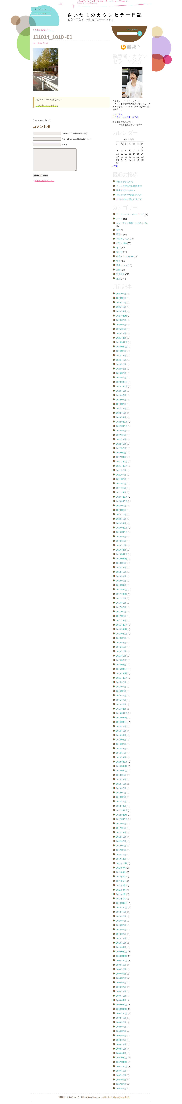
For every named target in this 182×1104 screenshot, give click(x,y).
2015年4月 (121, 700)
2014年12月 (121, 713)
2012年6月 (121, 837)
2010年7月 (121, 921)
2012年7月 (121, 832)
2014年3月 (121, 748)
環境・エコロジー (124, 256)
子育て (119, 234)
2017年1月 (121, 620)
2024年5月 (121, 369)
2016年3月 (121, 656)
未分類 (119, 252)
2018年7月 (121, 567)
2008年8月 (121, 1022)
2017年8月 (121, 603)
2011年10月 (121, 863)
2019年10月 (121, 532)
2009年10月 (121, 960)
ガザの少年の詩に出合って (129, 199)
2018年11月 (121, 558)
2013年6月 (121, 784)
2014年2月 (121, 753)
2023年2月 (121, 413)
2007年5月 (121, 1088)
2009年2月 (121, 996)
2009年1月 (121, 1000)
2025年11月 (121, 316)
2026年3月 (121, 307)
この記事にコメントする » (47, 105)
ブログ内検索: (132, 29)
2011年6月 (121, 876)
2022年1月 (121, 457)
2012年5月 (121, 841)
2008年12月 (121, 1004)
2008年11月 (121, 1009)
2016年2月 (121, 660)
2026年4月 (121, 302)
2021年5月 (121, 479)
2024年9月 (121, 351)
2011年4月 (121, 885)
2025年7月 (121, 324)
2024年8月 (121, 355)
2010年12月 (121, 903)
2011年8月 (121, 872)
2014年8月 (121, 731)
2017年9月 (121, 598)
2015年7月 (121, 686)
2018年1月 (121, 585)
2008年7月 (121, 1027)
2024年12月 (121, 342)
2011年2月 (121, 894)
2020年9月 (121, 505)
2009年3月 (121, 991)
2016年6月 (121, 647)
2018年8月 (121, 563)
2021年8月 (121, 470)
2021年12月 (121, 461)
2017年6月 (121, 607)
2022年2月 (121, 452)
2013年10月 (121, 770)
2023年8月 (121, 391)
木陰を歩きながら (124, 181)
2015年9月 (121, 682)
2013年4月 (121, 792)
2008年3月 (121, 1044)
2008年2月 (121, 1049)
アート (119, 219)
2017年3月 (121, 616)
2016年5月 (121, 651)
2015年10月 (121, 678)
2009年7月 (121, 974)
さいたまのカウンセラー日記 (105, 15)
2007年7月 (121, 1080)
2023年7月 (121, 395)
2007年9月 (121, 1071)
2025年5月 (121, 329)
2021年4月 (121, 483)
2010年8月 (121, 916)
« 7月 (115, 166)
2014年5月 (121, 739)
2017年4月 (121, 611)
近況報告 (120, 274)
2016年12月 (121, 625)
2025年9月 (121, 320)
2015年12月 (121, 669)
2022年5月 (121, 444)
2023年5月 (121, 399)
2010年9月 (121, 912)
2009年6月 (121, 978)
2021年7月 (121, 475)
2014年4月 (121, 744)
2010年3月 (121, 938)
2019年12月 (121, 528)
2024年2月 (121, 377)
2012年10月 (121, 819)
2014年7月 (121, 735)
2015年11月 (121, 673)
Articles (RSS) (107, 1097)
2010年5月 (121, 929)
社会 (118, 261)
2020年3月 (121, 519)
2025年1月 (121, 338)
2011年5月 (121, 881)
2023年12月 (121, 382)
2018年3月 (121, 580)
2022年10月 (121, 426)
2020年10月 (121, 501)
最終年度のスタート (125, 190)
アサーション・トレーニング (130, 214)
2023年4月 (121, 404)
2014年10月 (121, 722)
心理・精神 (121, 243)
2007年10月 (121, 1066)
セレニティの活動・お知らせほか (132, 223)
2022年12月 (121, 422)
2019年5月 (121, 545)
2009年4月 (121, 987)
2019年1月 (121, 550)
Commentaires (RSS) (121, 1097)
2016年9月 (121, 638)
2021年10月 (121, 466)
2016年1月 (121, 664)
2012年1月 (121, 859)
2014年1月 (121, 757)
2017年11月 (121, 594)
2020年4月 (121, 514)
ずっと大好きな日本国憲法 (129, 186)
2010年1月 (121, 947)
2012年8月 (121, 828)
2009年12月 (121, 951)
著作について (122, 265)
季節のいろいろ (123, 239)
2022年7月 (121, 439)
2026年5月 (121, 298)
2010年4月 (121, 934)
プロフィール (41, 14)
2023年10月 (121, 386)
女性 (118, 230)
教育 (118, 247)
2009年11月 (121, 956)
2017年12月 (121, 589)
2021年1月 (121, 492)
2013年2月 (121, 801)
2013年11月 (121, 766)
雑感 (118, 278)
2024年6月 (121, 364)
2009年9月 (121, 965)
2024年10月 (121, 346)
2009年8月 (121, 969)
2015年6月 (121, 691)
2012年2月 (121, 854)
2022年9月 (121, 430)
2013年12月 (121, 762)
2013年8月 (121, 775)
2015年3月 (121, 704)
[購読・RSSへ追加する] (132, 47)
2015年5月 (121, 695)
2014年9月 (121, 726)
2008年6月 (121, 1031)
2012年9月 (121, 823)
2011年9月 (121, 868)
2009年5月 (121, 982)
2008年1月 (121, 1053)
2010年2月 (121, 943)
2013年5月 (121, 788)
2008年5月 (121, 1035)
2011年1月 (121, 898)
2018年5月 (121, 572)
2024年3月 (121, 373)
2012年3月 (121, 850)
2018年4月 (121, 576)
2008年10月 (121, 1013)
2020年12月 (121, 497)
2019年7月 (121, 541)
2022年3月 (121, 448)
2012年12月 (121, 810)
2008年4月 (121, 1040)
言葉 (118, 270)
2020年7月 (121, 510)
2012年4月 (121, 845)
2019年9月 (121, 536)
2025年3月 (121, 333)
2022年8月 (121, 435)
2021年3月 (121, 488)
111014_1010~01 (52, 37)
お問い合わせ (122, 1)
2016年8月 (121, 642)
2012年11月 (121, 815)
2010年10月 (121, 907)
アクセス (113, 1)
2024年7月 (121, 360)
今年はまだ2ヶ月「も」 (44, 30)
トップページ (41, 9)
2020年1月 (121, 523)
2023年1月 (121, 417)
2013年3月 (121, 797)
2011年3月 (121, 890)
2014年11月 (121, 717)
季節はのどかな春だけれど (129, 195)
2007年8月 (121, 1075)
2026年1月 (121, 311)
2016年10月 (121, 633)
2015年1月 (121, 709)
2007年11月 (121, 1062)
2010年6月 (121, 925)
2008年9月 (121, 1018)
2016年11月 (121, 629)
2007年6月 (121, 1084)
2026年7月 (121, 293)
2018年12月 (121, 554)
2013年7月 (121, 779)
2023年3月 (121, 408)
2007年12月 (121, 1057)
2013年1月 (121, 806)
